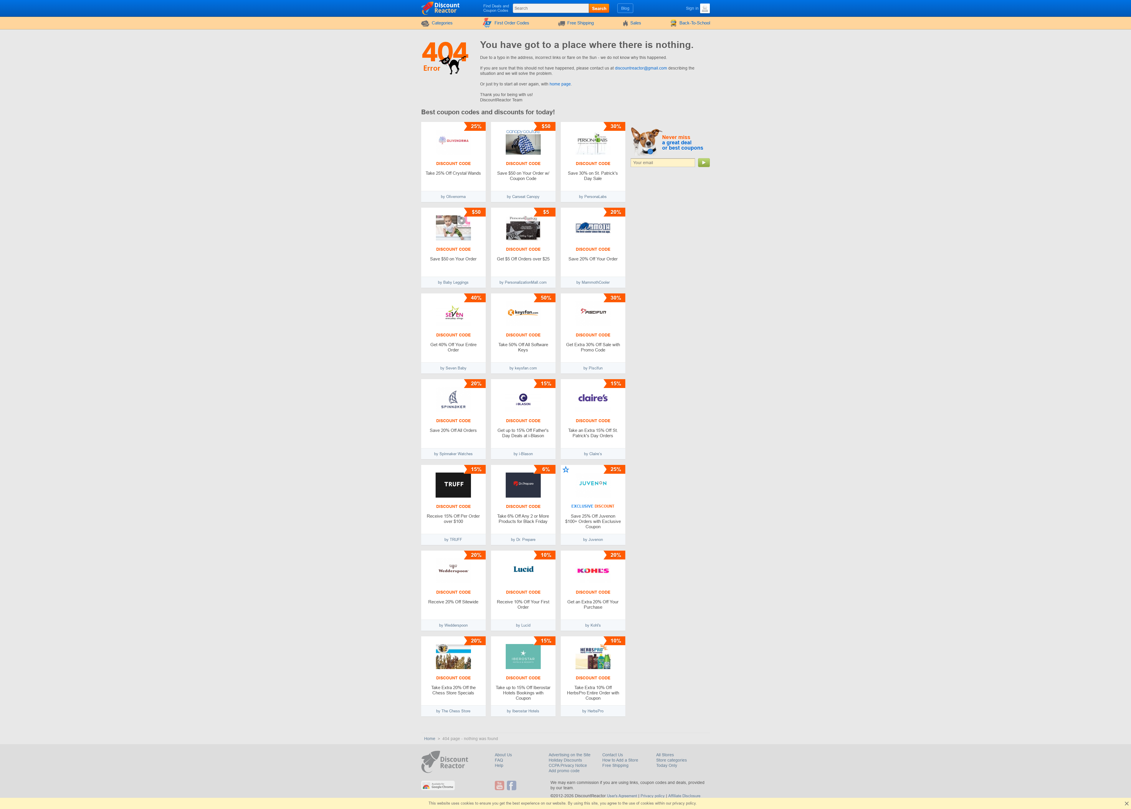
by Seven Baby (453, 368)
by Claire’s (593, 454)
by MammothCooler (593, 282)
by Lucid (523, 625)
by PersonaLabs (593, 196)
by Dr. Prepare (523, 539)
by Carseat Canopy (523, 196)
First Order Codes (512, 22)
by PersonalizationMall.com (523, 282)
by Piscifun (593, 368)
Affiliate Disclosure (684, 796)
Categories (442, 22)
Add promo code (564, 770)
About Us (503, 754)
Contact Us (612, 754)
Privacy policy (653, 796)
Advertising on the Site (570, 754)
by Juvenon (593, 539)
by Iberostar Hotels (523, 711)
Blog (625, 8)
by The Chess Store (453, 711)
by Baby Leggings (453, 282)
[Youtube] (500, 785)
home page (560, 84)
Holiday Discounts (565, 760)
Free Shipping (580, 22)
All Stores (665, 754)
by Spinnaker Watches (453, 454)
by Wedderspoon (453, 625)
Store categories (671, 760)
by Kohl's (593, 625)
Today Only (666, 765)
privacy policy (684, 803)
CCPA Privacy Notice (568, 765)
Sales (635, 22)
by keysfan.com (523, 368)
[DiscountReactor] (440, 8)
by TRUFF (453, 539)
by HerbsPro (592, 711)
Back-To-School (694, 22)
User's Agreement (622, 796)
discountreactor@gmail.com (641, 68)
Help (499, 765)
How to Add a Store (620, 760)
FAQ (499, 760)
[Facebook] (512, 785)
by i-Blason (523, 454)
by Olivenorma (453, 196)
